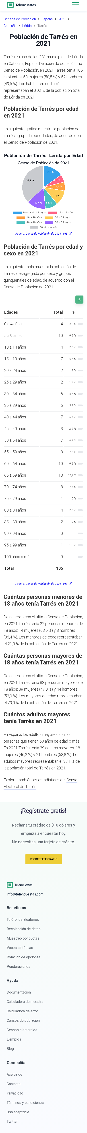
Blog (10, 1049)
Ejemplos (14, 1039)
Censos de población (23, 1020)
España (47, 19)
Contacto (14, 1084)
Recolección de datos (24, 929)
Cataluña (10, 26)
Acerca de (14, 1074)
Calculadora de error (22, 1011)
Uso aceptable (18, 1112)
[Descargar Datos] (79, 300)
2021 (62, 19)
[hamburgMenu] (75, 4)
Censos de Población (20, 19)
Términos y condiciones (25, 1103)
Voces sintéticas (20, 948)
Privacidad (15, 1093)
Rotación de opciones (24, 957)
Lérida (27, 26)
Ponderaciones (18, 966)
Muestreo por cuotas (23, 938)
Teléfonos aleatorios (23, 919)
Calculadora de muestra (25, 1002)
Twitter (12, 1121)
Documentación (19, 992)
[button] (75, 5)
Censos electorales (22, 1030)
